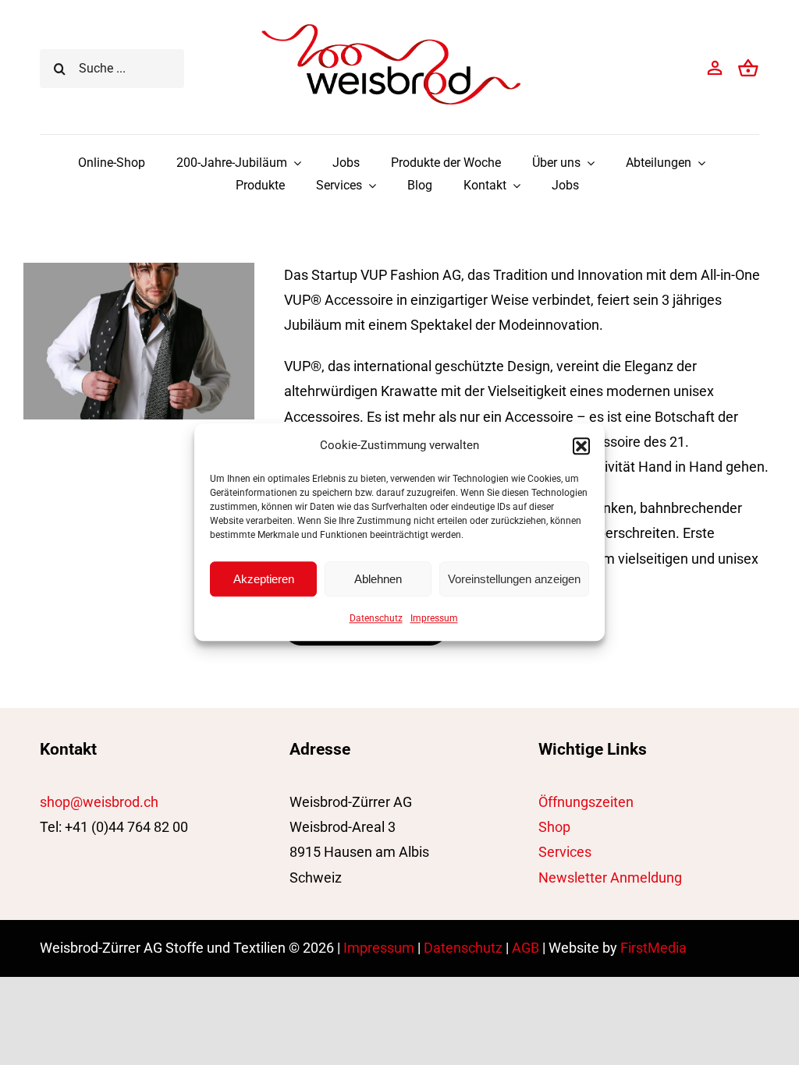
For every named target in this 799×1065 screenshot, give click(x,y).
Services (564, 852)
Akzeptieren (263, 579)
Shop (554, 827)
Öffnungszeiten (586, 802)
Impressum (434, 618)
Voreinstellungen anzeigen (514, 579)
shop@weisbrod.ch (99, 802)
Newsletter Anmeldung (610, 877)
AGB (525, 947)
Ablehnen (378, 579)
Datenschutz (376, 618)
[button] (581, 446)
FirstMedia (653, 947)
